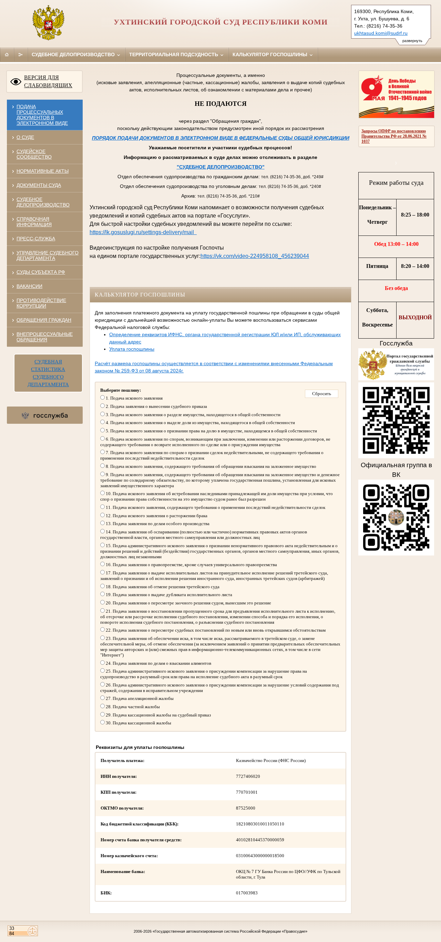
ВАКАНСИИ (29, 286)
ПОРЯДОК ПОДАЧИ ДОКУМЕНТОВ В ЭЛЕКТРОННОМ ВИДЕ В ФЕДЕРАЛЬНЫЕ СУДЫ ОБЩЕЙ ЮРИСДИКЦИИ (220, 138)
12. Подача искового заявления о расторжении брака (156, 515)
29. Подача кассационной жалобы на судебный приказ (158, 715)
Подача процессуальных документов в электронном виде (42, 115)
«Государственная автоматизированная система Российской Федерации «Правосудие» (230, 931)
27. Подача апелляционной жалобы (139, 698)
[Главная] (7, 54)
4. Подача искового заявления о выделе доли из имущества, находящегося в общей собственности (200, 422)
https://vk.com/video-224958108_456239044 (255, 256)
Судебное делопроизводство (74, 54)
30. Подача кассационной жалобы (138, 722)
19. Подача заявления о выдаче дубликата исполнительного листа (168, 594)
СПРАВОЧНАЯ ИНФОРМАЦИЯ (34, 221)
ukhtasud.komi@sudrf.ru (381, 33)
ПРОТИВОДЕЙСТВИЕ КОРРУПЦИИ (41, 303)
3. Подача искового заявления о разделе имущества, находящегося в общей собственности (192, 414)
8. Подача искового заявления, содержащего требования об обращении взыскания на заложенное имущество (210, 466)
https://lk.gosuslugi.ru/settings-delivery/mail (143, 232)
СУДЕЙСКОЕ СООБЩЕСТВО (34, 154)
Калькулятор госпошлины (271, 54)
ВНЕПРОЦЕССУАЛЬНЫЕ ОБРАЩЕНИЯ (45, 336)
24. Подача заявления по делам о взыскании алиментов (158, 663)
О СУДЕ (25, 137)
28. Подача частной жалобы (132, 706)
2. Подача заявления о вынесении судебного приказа (156, 406)
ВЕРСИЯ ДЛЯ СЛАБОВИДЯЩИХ (48, 81)
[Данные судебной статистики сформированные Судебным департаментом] (396, 163)
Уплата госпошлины (131, 349)
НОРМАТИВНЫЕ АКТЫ (43, 171)
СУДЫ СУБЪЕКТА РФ (41, 272)
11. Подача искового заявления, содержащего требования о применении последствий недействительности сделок (215, 507)
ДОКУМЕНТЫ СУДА (39, 185)
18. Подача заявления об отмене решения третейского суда (162, 586)
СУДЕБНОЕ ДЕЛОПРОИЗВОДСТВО (43, 202)
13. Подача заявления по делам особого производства (157, 523)
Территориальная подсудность (174, 54)
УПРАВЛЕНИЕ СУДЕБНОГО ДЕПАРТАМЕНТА (48, 255)
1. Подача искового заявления (134, 398)
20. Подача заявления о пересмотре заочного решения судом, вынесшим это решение (188, 602)
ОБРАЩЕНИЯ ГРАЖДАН (44, 320)
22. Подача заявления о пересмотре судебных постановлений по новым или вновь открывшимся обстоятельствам (215, 630)
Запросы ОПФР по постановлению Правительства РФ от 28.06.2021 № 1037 (394, 136)
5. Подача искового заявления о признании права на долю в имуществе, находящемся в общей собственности (211, 430)
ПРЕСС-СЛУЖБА (36, 238)
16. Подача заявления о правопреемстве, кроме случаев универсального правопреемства (191, 564)
